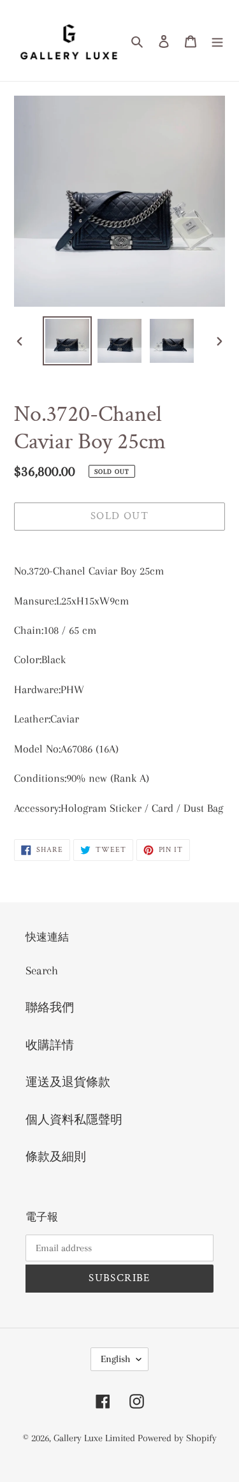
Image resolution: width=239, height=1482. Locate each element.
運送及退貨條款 (67, 1082)
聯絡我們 (49, 1007)
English (115, 1359)
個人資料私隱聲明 (73, 1119)
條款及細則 (55, 1156)
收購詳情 (49, 1045)
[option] (67, 341)
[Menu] (217, 40)
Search (41, 970)
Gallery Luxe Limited (96, 1438)
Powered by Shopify (177, 1438)
